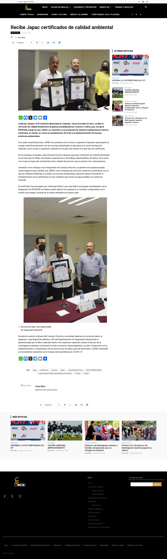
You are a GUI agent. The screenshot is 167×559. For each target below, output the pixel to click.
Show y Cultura (59, 14)
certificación (44, 370)
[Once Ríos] (13, 37)
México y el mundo (79, 14)
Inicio (45, 7)
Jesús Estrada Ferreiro (75, 370)
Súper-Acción (129, 115)
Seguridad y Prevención (85, 7)
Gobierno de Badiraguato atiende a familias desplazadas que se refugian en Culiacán (136, 107)
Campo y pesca (27, 14)
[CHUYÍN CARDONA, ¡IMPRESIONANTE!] (117, 92)
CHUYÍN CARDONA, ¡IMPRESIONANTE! (132, 91)
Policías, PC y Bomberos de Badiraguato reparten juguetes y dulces (136, 120)
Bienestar (104, 7)
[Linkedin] (48, 42)
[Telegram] (59, 42)
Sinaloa (86, 373)
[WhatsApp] (42, 42)
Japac (63, 370)
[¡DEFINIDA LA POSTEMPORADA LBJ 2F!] (130, 65)
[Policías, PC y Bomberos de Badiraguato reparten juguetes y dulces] (117, 120)
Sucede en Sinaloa (59, 7)
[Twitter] (147, 1)
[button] (146, 7)
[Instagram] (143, 1)
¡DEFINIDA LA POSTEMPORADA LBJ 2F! (128, 80)
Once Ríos (21, 37)
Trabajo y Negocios (124, 7)
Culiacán (54, 370)
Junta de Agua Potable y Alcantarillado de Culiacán (55, 373)
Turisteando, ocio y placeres (105, 14)
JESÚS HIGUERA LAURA (93, 370)
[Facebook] (139, 1)
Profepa (77, 373)
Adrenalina (42, 14)
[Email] (53, 42)
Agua (35, 370)
